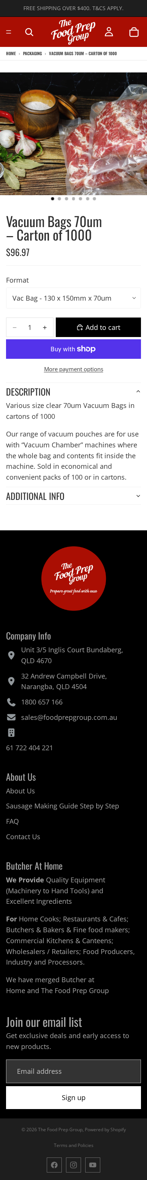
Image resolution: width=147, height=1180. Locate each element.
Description (28, 391)
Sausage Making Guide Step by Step (62, 806)
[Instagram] (73, 1164)
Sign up (74, 1097)
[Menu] (8, 32)
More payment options (73, 369)
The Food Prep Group (75, 990)
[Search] (29, 32)
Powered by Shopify (105, 1129)
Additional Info (35, 496)
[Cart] (133, 32)
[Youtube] (92, 1164)
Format (17, 279)
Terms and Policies (73, 1145)
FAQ (12, 821)
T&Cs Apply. (108, 8)
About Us (20, 790)
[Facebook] (54, 1164)
